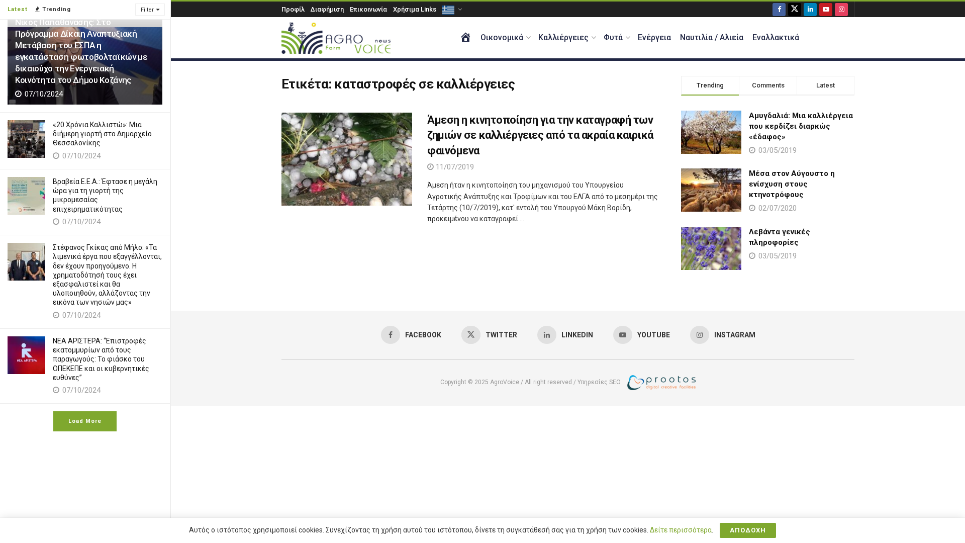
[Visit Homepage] (336, 38)
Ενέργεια (654, 37)
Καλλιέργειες (563, 37)
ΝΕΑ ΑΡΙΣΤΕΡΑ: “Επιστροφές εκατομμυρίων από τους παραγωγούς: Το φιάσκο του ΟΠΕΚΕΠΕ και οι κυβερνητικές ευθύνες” (101, 359)
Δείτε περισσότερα (681, 530)
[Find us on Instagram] (841, 9)
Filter (147, 10)
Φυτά (613, 37)
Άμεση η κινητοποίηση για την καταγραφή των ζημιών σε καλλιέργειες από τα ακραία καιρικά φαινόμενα (540, 135)
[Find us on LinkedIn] (810, 9)
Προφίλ (293, 9)
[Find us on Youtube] (825, 9)
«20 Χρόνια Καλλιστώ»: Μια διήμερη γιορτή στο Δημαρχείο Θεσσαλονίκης (102, 134)
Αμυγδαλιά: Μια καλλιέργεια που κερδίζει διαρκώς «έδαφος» (801, 126)
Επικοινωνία (368, 9)
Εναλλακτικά (775, 37)
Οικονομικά (501, 37)
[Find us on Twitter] (794, 9)
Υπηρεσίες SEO (599, 382)
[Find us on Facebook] (779, 9)
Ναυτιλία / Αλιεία (711, 37)
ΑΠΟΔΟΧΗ (748, 530)
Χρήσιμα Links (414, 9)
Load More (85, 421)
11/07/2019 (454, 166)
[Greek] (451, 9)
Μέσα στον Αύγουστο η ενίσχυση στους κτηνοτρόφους (792, 184)
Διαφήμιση (327, 9)
